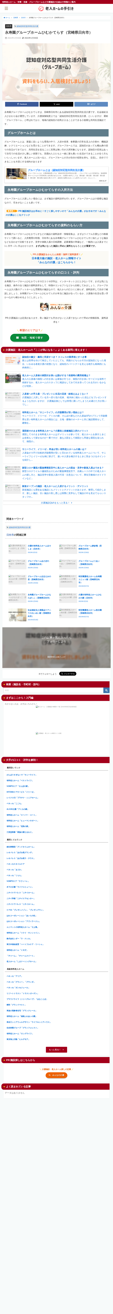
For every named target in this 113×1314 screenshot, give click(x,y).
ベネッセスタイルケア (16, 864)
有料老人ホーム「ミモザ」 (17, 950)
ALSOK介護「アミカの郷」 (18, 809)
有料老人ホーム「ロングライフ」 (20, 1033)
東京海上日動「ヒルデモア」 (18, 1039)
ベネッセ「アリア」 (15, 976)
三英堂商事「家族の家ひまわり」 (20, 832)
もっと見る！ (55, 1050)
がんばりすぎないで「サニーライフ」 (22, 775)
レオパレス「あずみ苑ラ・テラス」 (21, 858)
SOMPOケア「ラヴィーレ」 (18, 881)
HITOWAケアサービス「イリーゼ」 (21, 792)
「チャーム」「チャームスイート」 (21, 956)
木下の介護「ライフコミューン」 (20, 887)
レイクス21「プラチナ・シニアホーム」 (23, 798)
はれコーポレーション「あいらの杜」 (22, 916)
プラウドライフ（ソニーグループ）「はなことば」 (27, 999)
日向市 (8, 26)
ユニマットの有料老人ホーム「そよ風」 (23, 927)
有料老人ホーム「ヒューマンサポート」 (23, 821)
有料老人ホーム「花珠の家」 (18, 826)
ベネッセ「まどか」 (15, 870)
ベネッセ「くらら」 (15, 875)
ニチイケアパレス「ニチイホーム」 (21, 893)
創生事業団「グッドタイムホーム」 (21, 847)
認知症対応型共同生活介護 (27, 26)
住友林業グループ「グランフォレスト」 (23, 1028)
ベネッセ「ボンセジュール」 (18, 988)
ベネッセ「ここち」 (15, 803)
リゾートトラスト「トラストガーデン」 (23, 993)
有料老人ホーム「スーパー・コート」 (22, 815)
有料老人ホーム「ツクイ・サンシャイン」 (24, 933)
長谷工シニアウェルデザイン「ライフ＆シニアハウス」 (29, 1022)
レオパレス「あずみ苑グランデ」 (20, 852)
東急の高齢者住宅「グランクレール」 (22, 1010)
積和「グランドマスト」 (16, 1005)
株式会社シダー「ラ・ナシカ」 (19, 939)
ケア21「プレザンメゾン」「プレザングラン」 (25, 910)
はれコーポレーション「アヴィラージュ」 (24, 921)
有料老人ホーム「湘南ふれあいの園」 (22, 1016)
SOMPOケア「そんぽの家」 (18, 786)
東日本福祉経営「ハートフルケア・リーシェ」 (25, 944)
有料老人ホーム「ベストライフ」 (20, 780)
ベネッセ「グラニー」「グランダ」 (21, 982)
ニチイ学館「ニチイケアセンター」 (21, 898)
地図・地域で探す (32, 337)
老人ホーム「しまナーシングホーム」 (22, 961)
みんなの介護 (58, 1075)
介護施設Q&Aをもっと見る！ (55, 503)
